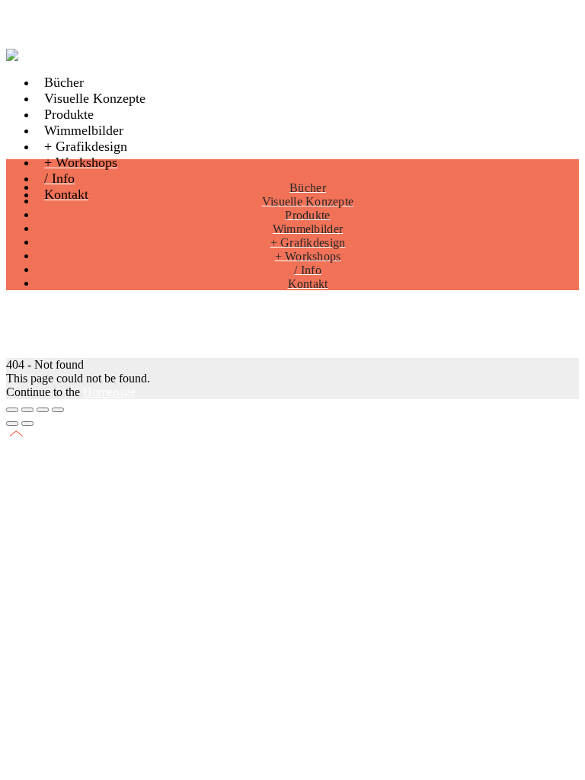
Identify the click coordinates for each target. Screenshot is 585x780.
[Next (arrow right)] (27, 423)
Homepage (109, 391)
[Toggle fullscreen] (43, 410)
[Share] (27, 410)
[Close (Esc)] (12, 410)
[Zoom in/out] (58, 410)
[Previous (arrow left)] (12, 423)
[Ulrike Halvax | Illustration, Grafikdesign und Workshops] (23, 55)
